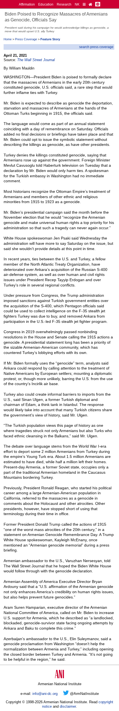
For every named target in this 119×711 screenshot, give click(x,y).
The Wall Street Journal (36, 60)
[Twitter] (66, 694)
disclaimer (68, 706)
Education (45, 4)
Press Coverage (26, 39)
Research (64, 4)
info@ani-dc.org (45, 694)
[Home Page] (90, 4)
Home (8, 39)
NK (77, 4)
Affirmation (27, 4)
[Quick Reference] (84, 4)
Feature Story (50, 39)
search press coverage (96, 47)
